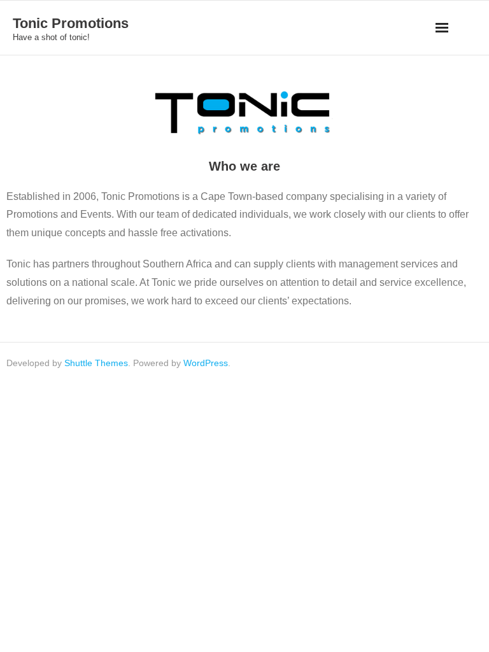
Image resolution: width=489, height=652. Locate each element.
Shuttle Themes (96, 363)
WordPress (205, 363)
